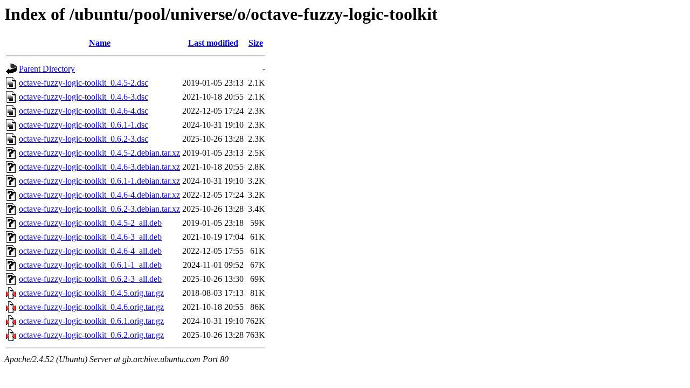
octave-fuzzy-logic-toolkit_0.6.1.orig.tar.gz (91, 320)
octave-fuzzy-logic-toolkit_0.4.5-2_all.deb (90, 222)
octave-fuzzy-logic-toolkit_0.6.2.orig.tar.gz (91, 335)
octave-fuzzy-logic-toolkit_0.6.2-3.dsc (83, 138)
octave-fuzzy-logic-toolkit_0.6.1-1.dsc (83, 124)
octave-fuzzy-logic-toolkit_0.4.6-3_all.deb (90, 236)
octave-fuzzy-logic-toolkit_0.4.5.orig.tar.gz (91, 292)
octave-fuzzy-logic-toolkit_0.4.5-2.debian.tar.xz (99, 152)
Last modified (213, 42)
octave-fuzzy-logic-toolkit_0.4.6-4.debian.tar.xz (99, 194)
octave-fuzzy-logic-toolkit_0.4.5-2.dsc (83, 82)
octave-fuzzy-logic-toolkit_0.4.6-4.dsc (83, 110)
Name (100, 42)
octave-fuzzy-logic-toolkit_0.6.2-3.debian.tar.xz (99, 208)
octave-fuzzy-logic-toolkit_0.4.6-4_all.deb (90, 250)
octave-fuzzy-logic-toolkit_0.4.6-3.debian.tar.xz (99, 166)
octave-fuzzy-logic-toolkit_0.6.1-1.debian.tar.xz (99, 180)
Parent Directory (47, 68)
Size (256, 42)
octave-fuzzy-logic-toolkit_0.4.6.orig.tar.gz (91, 306)
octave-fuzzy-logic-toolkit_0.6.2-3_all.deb (90, 278)
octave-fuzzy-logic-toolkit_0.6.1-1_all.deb (90, 264)
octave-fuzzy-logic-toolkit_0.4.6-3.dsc (83, 96)
